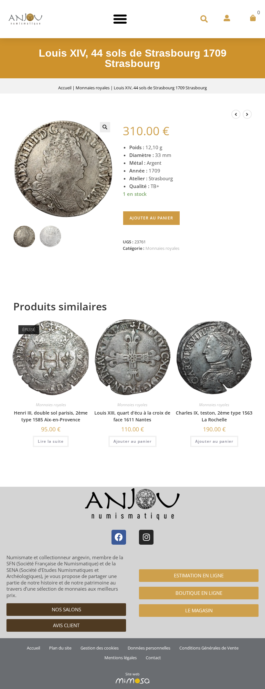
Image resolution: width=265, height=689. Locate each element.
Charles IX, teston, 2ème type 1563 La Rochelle (214, 416)
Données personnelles (149, 648)
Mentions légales (120, 658)
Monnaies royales (93, 88)
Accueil (64, 88)
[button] (120, 19)
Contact (153, 658)
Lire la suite (51, 441)
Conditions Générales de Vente (208, 648)
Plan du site (60, 648)
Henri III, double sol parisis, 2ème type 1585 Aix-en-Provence (51, 416)
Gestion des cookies (99, 648)
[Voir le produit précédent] (235, 114)
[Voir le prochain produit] (247, 114)
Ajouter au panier (151, 218)
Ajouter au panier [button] (132, 441)
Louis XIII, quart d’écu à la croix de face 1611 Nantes (132, 416)
